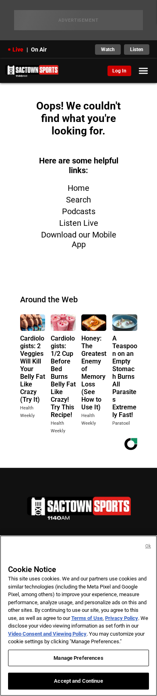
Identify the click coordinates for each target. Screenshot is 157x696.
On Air (39, 49)
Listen (136, 49)
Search (78, 199)
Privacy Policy (121, 618)
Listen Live (78, 223)
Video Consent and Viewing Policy (47, 634)
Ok (148, 546)
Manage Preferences (78, 658)
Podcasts (78, 211)
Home (78, 188)
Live (17, 49)
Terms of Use (87, 618)
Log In (119, 71)
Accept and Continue (78, 681)
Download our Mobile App (78, 239)
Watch (108, 49)
